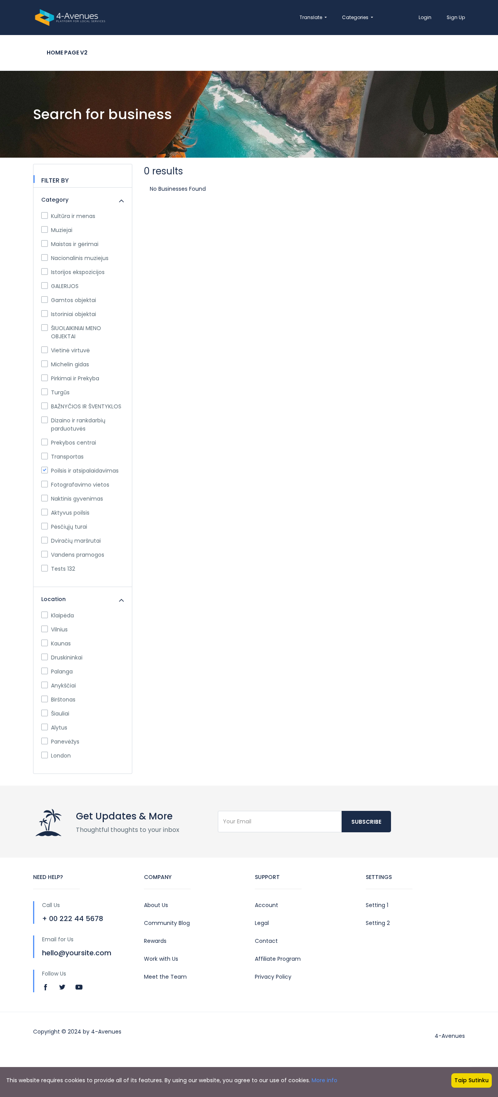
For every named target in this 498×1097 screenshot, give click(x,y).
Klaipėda (62, 615)
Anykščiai (63, 685)
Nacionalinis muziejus (80, 258)
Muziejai (61, 230)
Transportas (67, 457)
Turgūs (60, 392)
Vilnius (59, 629)
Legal (262, 923)
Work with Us (161, 959)
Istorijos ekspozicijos (78, 272)
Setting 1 (377, 905)
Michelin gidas (70, 364)
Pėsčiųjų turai (69, 527)
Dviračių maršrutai (76, 541)
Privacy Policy (273, 977)
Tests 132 (63, 569)
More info (324, 1080)
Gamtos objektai (73, 300)
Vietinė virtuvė (70, 350)
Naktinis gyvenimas (77, 499)
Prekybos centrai (73, 443)
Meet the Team (165, 977)
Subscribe (366, 822)
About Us (156, 905)
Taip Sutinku (471, 1080)
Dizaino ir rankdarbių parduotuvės (78, 424)
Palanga (62, 671)
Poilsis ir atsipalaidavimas (85, 471)
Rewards (155, 941)
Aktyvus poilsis (70, 513)
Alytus (59, 727)
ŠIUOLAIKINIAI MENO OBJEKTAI (76, 332)
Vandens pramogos (77, 555)
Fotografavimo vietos (80, 485)
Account (266, 905)
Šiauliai (60, 713)
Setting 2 (378, 923)
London (61, 755)
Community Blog (167, 923)
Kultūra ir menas (73, 216)
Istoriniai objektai (73, 314)
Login (425, 17)
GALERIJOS (65, 286)
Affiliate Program (278, 959)
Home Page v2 (67, 52)
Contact (266, 941)
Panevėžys (65, 741)
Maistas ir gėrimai (74, 244)
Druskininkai (66, 657)
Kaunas (61, 643)
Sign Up (456, 17)
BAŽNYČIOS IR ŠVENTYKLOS (86, 406)
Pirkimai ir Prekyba (75, 378)
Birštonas (63, 699)
